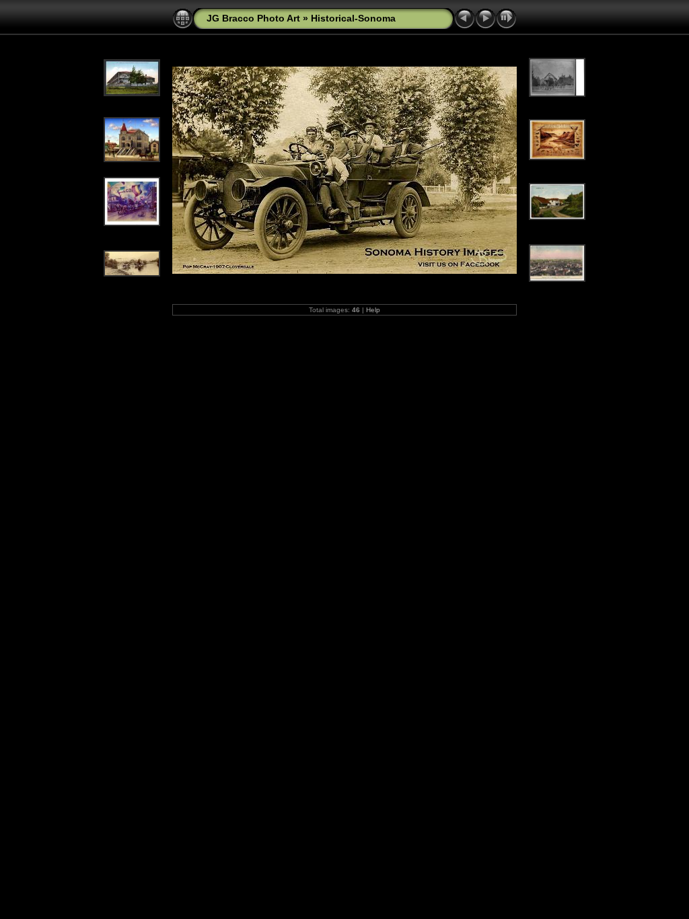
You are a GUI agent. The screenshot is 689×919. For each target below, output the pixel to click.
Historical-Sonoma (353, 18)
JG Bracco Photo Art (253, 18)
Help (373, 310)
